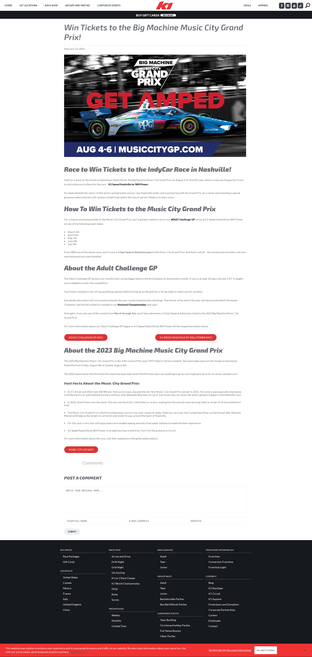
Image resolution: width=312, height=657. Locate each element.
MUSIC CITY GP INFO (81, 449)
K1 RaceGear (216, 588)
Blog (211, 583)
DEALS (247, 5)
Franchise (214, 556)
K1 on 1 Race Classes (123, 578)
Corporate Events (108, 5)
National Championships (132, 304)
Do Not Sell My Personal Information (230, 650)
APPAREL (263, 5)
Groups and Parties (77, 5)
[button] (305, 650)
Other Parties (167, 636)
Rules (115, 594)
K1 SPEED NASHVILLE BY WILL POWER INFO (186, 337)
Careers (213, 615)
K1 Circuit (214, 593)
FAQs (115, 589)
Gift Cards (69, 562)
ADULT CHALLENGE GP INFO (86, 337)
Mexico (67, 588)
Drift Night (118, 562)
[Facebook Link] (281, 5)
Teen (162, 562)
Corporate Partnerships (222, 610)
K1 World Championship (126, 583)
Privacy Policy (77, 651)
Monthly (116, 620)
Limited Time (119, 626)
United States (70, 577)
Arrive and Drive (121, 556)
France (67, 593)
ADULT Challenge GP (183, 219)
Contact (213, 626)
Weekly (116, 615)
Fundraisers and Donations (224, 604)
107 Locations (28, 5)
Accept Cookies (266, 650)
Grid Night (118, 567)
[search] (307, 5)
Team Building (168, 620)
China (66, 610)
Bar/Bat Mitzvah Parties (173, 604)
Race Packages (71, 556)
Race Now (51, 5)
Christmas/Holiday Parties (175, 625)
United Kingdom (72, 604)
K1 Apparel (215, 599)
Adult (163, 556)
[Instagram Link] (288, 5)
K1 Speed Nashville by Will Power (128, 184)
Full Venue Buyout (170, 631)
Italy (65, 599)
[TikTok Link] (300, 5)
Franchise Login (217, 567)
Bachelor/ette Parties (172, 599)
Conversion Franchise (221, 562)
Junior (163, 567)
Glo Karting (118, 572)
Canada (67, 583)
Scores (115, 600)
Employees (215, 620)
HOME (8, 5)
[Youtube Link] (294, 5)
